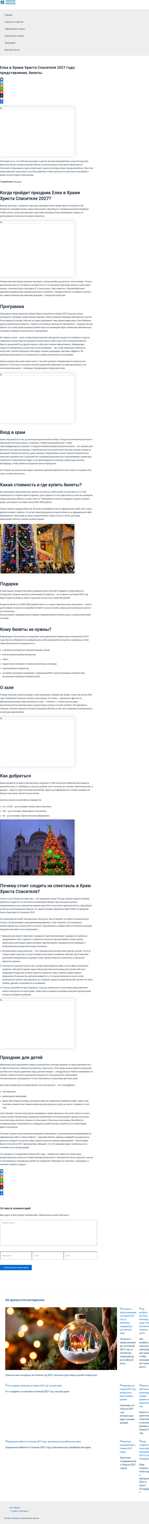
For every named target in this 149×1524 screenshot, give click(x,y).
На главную (14, 1507)
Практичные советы (14, 36)
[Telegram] (46, 82)
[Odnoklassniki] (46, 85)
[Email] (46, 98)
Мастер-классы (12, 50)
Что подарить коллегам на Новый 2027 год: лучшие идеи (37, 1391)
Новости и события (14, 22)
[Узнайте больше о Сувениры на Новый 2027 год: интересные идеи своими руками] (128, 1399)
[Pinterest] (46, 92)
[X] (46, 95)
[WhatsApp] (46, 89)
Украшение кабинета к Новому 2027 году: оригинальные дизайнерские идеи (48, 1447)
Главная (8, 15)
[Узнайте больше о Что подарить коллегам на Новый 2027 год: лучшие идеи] (33, 1385)
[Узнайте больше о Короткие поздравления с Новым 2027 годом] (128, 1452)
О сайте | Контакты (19, 1511)
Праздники (10, 43)
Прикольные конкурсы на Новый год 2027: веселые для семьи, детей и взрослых (51, 1375)
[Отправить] (46, 102)
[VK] (46, 79)
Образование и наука (15, 29)
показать (17, 181)
